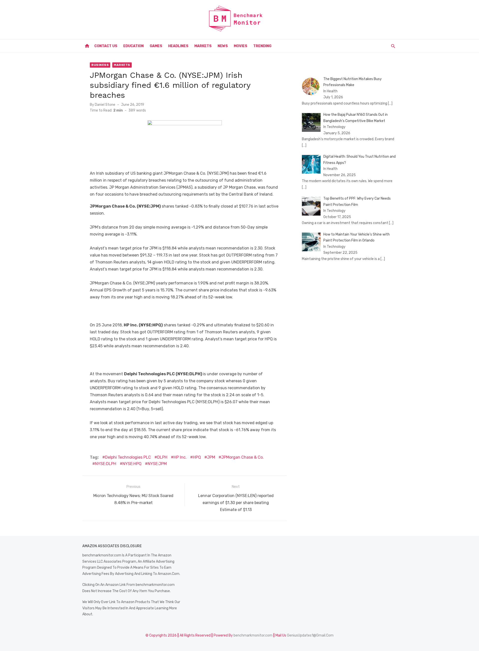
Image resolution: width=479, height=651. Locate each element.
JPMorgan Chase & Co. (242, 457)
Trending (262, 46)
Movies (240, 46)
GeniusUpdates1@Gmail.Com (310, 635)
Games (156, 46)
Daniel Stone (105, 105)
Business (100, 65)
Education (133, 46)
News (223, 46)
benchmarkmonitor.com (253, 635)
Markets (203, 46)
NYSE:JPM (157, 463)
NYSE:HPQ (131, 463)
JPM (211, 457)
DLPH (162, 457)
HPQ (197, 457)
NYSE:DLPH (105, 463)
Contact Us (105, 46)
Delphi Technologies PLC (128, 457)
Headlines (178, 46)
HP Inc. (180, 457)
